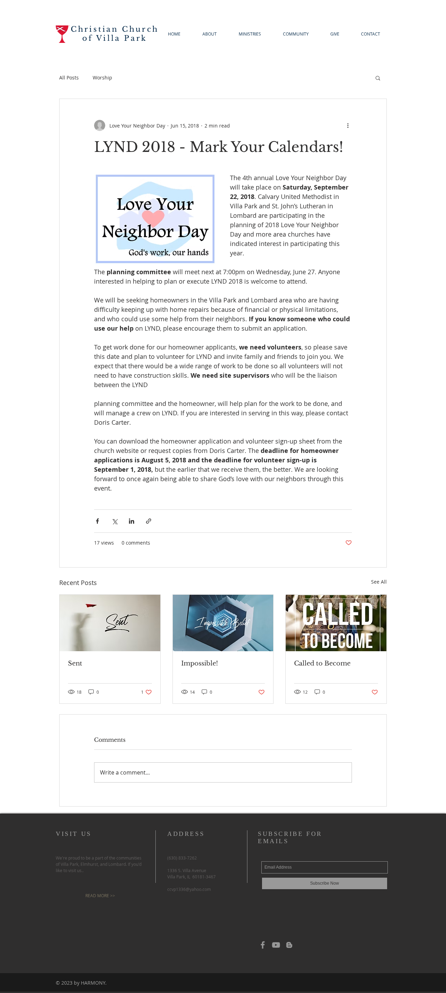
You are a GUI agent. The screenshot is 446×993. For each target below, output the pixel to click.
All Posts (69, 77)
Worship (102, 77)
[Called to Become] (336, 623)
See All (379, 581)
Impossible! (199, 663)
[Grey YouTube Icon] (276, 945)
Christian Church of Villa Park (115, 34)
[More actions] (348, 125)
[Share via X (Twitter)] (114, 521)
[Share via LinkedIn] (131, 521)
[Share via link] (148, 521)
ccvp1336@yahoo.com (189, 889)
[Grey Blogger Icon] (289, 945)
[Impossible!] (223, 623)
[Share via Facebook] (97, 521)
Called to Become (322, 663)
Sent (75, 663)
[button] (378, 77)
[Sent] (110, 623)
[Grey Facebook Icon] (263, 945)
